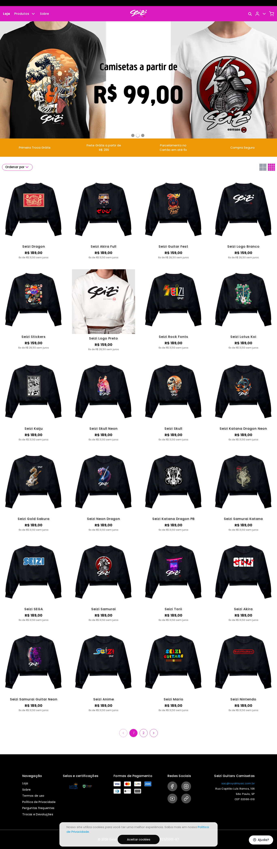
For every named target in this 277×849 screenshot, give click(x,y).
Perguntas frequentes (38, 808)
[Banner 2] (142, 135)
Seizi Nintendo (243, 699)
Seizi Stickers (33, 336)
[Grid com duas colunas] (262, 167)
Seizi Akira (243, 609)
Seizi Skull (173, 428)
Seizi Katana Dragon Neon (243, 428)
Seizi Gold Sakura (33, 518)
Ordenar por (15, 167)
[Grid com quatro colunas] (271, 167)
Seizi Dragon (33, 246)
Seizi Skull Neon (103, 428)
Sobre (44, 14)
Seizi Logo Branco (243, 246)
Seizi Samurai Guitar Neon (33, 699)
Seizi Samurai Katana (243, 518)
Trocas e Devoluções (37, 814)
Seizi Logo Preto (103, 338)
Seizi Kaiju (34, 428)
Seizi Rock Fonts (173, 336)
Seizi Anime (103, 699)
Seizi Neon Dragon (103, 518)
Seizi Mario (173, 699)
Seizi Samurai (103, 609)
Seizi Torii (173, 609)
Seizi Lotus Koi (243, 336)
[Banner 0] (132, 135)
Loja (6, 14)
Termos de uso (33, 796)
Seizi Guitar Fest (173, 246)
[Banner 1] (138, 135)
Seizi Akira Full (103, 246)
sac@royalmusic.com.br (238, 783)
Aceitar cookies (138, 839)
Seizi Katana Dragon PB (173, 518)
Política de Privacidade (39, 802)
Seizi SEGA (33, 609)
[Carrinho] (271, 13)
